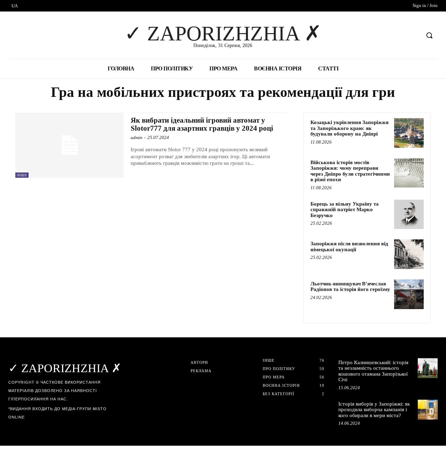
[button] (429, 35)
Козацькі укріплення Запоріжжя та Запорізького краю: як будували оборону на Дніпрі (349, 128)
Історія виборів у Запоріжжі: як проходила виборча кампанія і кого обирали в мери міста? (374, 409)
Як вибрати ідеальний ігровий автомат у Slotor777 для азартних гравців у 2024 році (202, 124)
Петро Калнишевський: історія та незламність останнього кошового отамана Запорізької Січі (373, 371)
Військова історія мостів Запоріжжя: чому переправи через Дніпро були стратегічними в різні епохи (350, 171)
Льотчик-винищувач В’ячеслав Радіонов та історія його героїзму (350, 286)
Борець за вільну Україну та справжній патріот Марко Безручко (344, 209)
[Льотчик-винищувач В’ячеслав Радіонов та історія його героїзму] (409, 294)
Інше (22, 175)
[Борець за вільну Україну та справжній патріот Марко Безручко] (409, 214)
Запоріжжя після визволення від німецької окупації (349, 246)
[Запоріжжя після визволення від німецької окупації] (409, 254)
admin (137, 137)
